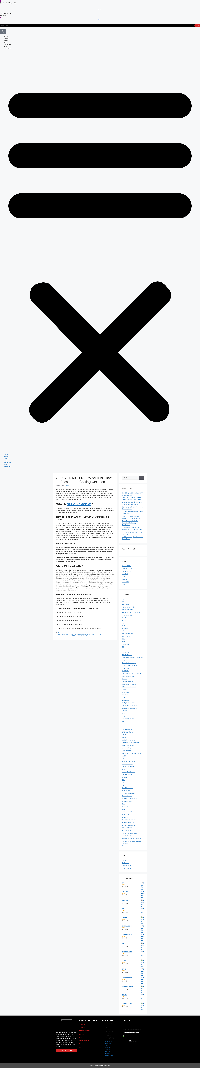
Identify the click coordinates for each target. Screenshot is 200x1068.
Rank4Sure (106, 1065)
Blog (5, 46)
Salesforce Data (127, 801)
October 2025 (126, 571)
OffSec (124, 782)
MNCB (124, 756)
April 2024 (125, 579)
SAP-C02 (125, 806)
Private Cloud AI (127, 796)
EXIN (123, 713)
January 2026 (126, 566)
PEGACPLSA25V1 (84, 1031)
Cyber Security (126, 692)
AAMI (123, 599)
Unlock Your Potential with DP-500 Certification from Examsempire (75, 635)
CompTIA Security (127, 681)
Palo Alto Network (127, 788)
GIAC (123, 721)
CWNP (124, 689)
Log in (124, 860)
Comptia (124, 679)
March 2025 (125, 576)
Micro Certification (127, 748)
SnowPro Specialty (128, 822)
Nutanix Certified (127, 774)
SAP (59, 632)
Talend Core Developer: (129, 833)
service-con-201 (127, 812)
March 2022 (125, 584)
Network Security (127, 764)
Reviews (6, 40)
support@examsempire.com (132, 1029)
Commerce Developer (128, 676)
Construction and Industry (130, 684)
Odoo (123, 780)
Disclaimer (108, 1026)
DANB (124, 697)
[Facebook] (125, 1025)
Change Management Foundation (132, 657)
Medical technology (128, 745)
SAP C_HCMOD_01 (79, 504)
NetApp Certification (128, 761)
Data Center (125, 700)
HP (123, 724)
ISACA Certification (128, 732)
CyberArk (125, 695)
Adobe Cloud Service (128, 607)
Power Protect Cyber (128, 793)
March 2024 (125, 582)
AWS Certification (127, 633)
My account (7, 48)
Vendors (6, 38)
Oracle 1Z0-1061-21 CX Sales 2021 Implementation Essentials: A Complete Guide (79, 634)
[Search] (141, 478)
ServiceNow (125, 814)
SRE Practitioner (127, 830)
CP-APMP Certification (129, 687)
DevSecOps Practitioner (129, 708)
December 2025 (127, 568)
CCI (123, 647)
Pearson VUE (126, 790)
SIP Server (125, 817)
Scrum (124, 809)
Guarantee (108, 1030)
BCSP (123, 639)
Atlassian (125, 628)
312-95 (81, 1047)
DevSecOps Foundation (129, 705)
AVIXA (124, 631)
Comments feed (127, 865)
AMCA (124, 617)
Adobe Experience (127, 609)
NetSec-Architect (84, 1040)
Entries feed (125, 863)
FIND (197, 26)
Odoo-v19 (82, 1024)
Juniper (124, 737)
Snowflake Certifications (129, 820)
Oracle (124, 785)
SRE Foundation (127, 828)
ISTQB (124, 734)
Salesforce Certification (129, 798)
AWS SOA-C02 (126, 636)
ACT (123, 602)
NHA (123, 769)
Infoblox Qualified (127, 729)
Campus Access (127, 644)
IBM (123, 727)
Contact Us (7, 44)
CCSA (124, 649)
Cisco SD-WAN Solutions (129, 665)
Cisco (123, 660)
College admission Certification (131, 673)
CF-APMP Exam (127, 655)
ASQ (123, 625)
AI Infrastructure (127, 615)
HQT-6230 (82, 1027)
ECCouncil (125, 711)
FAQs (5, 42)
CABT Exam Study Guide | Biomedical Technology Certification (130, 523)
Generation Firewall (128, 719)
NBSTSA (124, 758)
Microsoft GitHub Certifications (131, 753)
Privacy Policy (109, 1038)
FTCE (123, 716)
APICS (124, 620)
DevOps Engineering (128, 703)
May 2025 (125, 574)
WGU (123, 845)
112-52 (81, 1044)
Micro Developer (127, 750)
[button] (100, 252)
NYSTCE (124, 777)
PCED (81, 1037)
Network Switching (128, 766)
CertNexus (125, 652)
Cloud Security (126, 668)
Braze (123, 641)
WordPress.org (126, 868)
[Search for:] (130, 478)
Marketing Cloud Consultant (130, 742)
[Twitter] (130, 1025)
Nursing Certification (128, 772)
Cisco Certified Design (129, 663)
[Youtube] (134, 1025)
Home (6, 36)
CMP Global (125, 671)
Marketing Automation (129, 740)
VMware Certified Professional (131, 838)
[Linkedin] (139, 1025)
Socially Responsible (128, 825)
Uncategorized (126, 836)
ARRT (123, 623)
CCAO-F (81, 1034)
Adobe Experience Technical (131, 612)
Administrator (126, 604)
